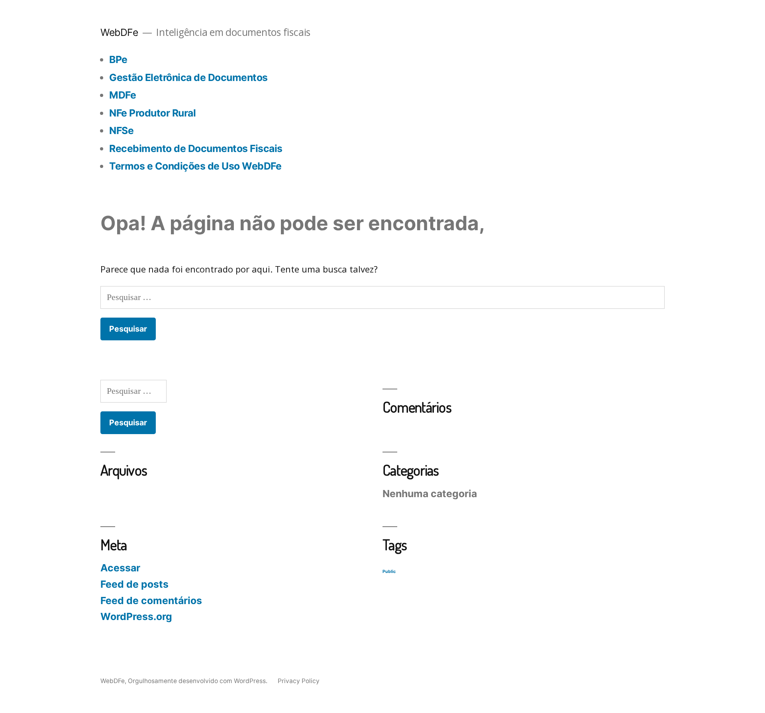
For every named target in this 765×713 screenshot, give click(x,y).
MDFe (122, 95)
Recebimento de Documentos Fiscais (195, 148)
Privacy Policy (299, 681)
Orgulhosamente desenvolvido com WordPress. (198, 681)
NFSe (121, 130)
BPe (118, 59)
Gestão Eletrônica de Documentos (188, 77)
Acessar (120, 568)
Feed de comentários (151, 600)
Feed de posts (134, 584)
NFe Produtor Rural (152, 113)
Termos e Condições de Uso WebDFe (195, 166)
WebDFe (119, 32)
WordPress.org (136, 616)
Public (389, 571)
